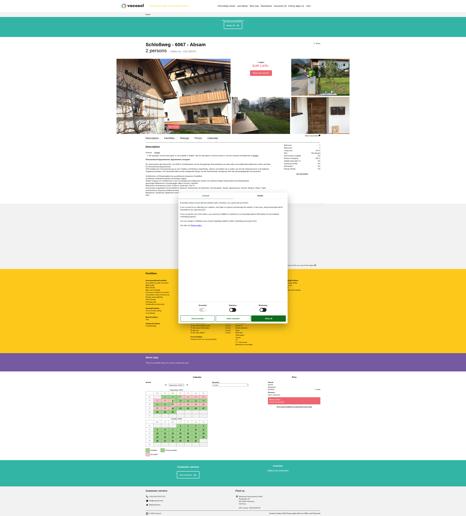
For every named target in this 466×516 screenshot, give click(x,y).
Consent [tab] (205, 196)
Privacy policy (291, 513)
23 (173, 408)
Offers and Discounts (312, 513)
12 (196, 401)
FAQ (284, 513)
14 (173, 433)
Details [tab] (260, 196)
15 (180, 433)
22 (180, 437)
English (157, 153)
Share (318, 43)
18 (203, 433)
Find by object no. (296, 6)
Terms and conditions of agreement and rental (294, 407)
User (308, 6)
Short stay (254, 6)
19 (157, 437)
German (149, 153)
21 (173, 437)
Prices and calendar (261, 73)
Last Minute (242, 6)
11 (188, 401)
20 (165, 437)
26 (196, 408)
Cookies (278, 513)
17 (196, 433)
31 (196, 441)
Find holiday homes (226, 6)
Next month (187, 385)
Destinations (266, 6)
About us (300, 513)
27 (203, 408)
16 (188, 433)
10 (180, 401)
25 (188, 408)
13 (165, 433)
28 (157, 412)
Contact (272, 513)
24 (180, 408)
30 (173, 412)
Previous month (166, 385)
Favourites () (280, 6)
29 (165, 412)
